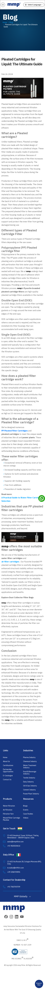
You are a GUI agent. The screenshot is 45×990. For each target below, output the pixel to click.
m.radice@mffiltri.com (15, 868)
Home (5, 22)
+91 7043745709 (13, 887)
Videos (25, 818)
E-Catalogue (8, 775)
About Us (6, 761)
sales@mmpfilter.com (15, 842)
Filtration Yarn (8, 814)
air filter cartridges (10, 561)
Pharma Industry (29, 757)
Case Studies (28, 814)
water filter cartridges (11, 558)
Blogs (25, 806)
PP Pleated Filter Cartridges (14, 430)
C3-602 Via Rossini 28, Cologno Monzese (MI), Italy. (24, 863)
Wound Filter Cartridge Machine (11, 819)
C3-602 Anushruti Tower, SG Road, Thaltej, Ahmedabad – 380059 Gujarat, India (23, 836)
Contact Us (7, 779)
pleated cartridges (10, 434)
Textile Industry (29, 778)
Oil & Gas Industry (30, 786)
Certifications (8, 765)
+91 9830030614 (13, 846)
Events (25, 810)
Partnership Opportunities (8, 770)
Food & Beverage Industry (29, 772)
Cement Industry (29, 790)
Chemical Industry (30, 761)
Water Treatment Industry (29, 766)
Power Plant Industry (31, 794)
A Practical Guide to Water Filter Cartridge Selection (21, 499)
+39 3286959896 (13, 872)
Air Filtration (7, 810)
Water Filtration (9, 806)
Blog (11, 22)
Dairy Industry (28, 782)
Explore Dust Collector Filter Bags (17, 597)
